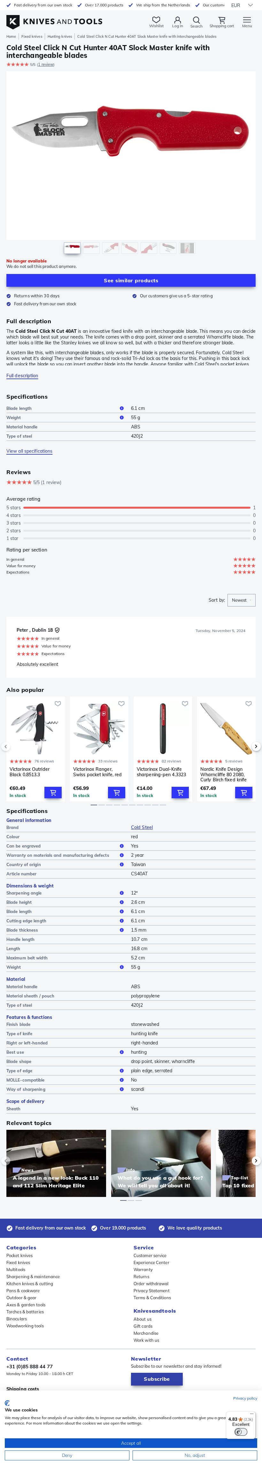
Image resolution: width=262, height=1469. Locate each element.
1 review (45, 64)
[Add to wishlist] (58, 704)
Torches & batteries (25, 1311)
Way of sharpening (25, 1089)
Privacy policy (245, 1398)
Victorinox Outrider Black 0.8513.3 (30, 772)
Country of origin (23, 864)
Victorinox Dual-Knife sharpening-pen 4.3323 (161, 772)
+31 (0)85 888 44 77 (29, 1367)
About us (142, 1319)
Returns (141, 1276)
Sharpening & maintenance (33, 1276)
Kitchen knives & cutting (29, 1283)
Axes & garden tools (25, 1304)
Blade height (19, 902)
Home (11, 36)
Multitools (15, 1269)
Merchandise (146, 1333)
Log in (177, 25)
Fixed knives (31, 36)
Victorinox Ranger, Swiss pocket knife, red (97, 772)
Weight (13, 417)
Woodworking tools (25, 1325)
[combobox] (241, 600)
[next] (245, 746)
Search (196, 26)
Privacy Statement (152, 1290)
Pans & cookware (23, 1290)
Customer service (150, 1255)
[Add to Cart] (53, 792)
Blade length (19, 408)
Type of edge (19, 1070)
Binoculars (16, 1318)
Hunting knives (60, 36)
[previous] (16, 746)
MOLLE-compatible (25, 1079)
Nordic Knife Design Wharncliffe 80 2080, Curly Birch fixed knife (223, 774)
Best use (15, 1052)
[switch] (241, 1432)
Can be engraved (23, 845)
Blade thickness (22, 930)
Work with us (146, 1340)
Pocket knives (19, 1255)
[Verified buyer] (57, 630)
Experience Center (151, 1262)
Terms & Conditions (152, 1297)
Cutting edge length (26, 920)
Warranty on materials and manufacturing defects (57, 855)
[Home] (54, 19)
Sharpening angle (24, 892)
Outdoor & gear (21, 1297)
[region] (131, 164)
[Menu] (252, 1415)
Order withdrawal (151, 1283)
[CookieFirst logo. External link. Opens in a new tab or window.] (7, 1403)
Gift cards (143, 1326)
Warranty (143, 1269)
